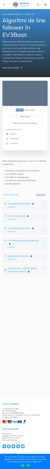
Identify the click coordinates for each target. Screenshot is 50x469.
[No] (47, 461)
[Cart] (45, 4)
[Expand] (5, 204)
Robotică (29, 14)
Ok (23, 465)
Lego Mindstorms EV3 (12, 14)
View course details (10, 68)
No (28, 465)
